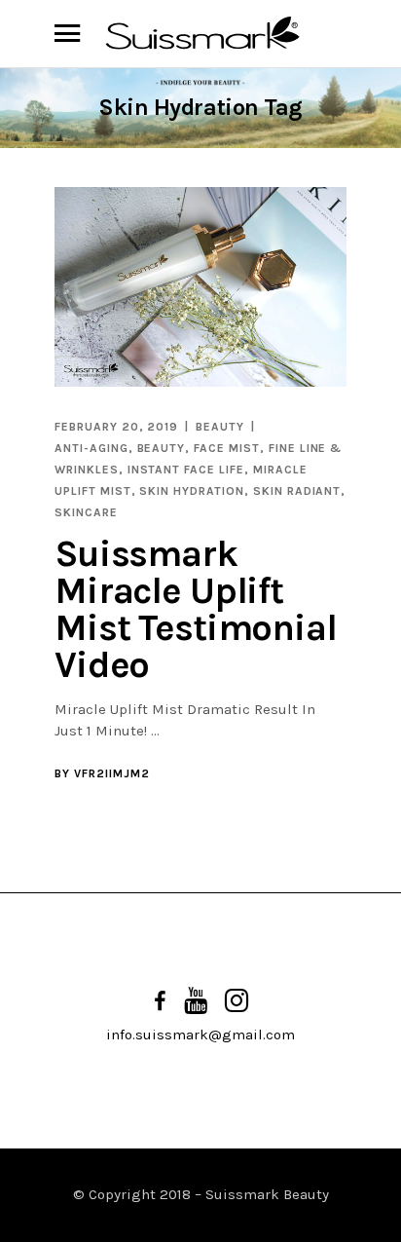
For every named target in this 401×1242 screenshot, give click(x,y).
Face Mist (227, 448)
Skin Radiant (297, 491)
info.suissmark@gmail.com (200, 1034)
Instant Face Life (186, 469)
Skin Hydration (191, 491)
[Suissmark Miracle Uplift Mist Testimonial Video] (200, 287)
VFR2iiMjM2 (112, 773)
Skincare (86, 512)
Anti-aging (91, 448)
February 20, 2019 (116, 426)
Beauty (220, 426)
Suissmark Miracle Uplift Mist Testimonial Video (196, 609)
